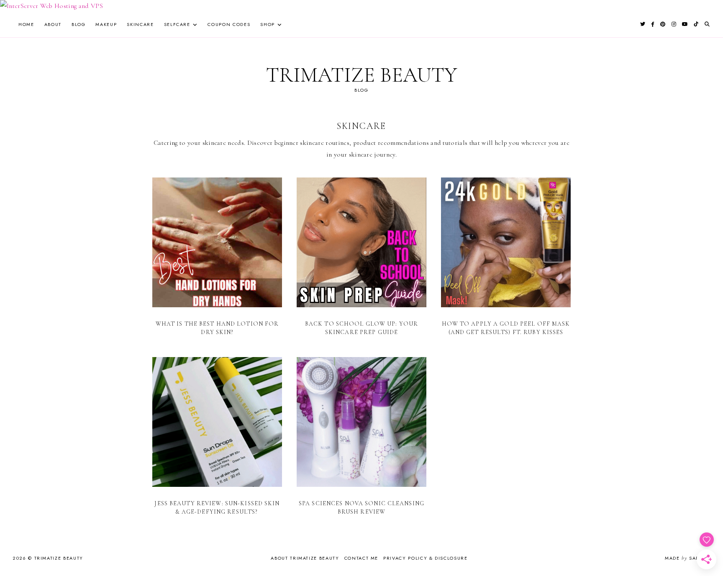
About (53, 24)
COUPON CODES (229, 24)
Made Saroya (687, 558)
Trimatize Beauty (361, 74)
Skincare (140, 24)
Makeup (106, 24)
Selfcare (177, 24)
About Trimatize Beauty (305, 558)
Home (26, 24)
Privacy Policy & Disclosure (425, 558)
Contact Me (361, 558)
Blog (79, 24)
